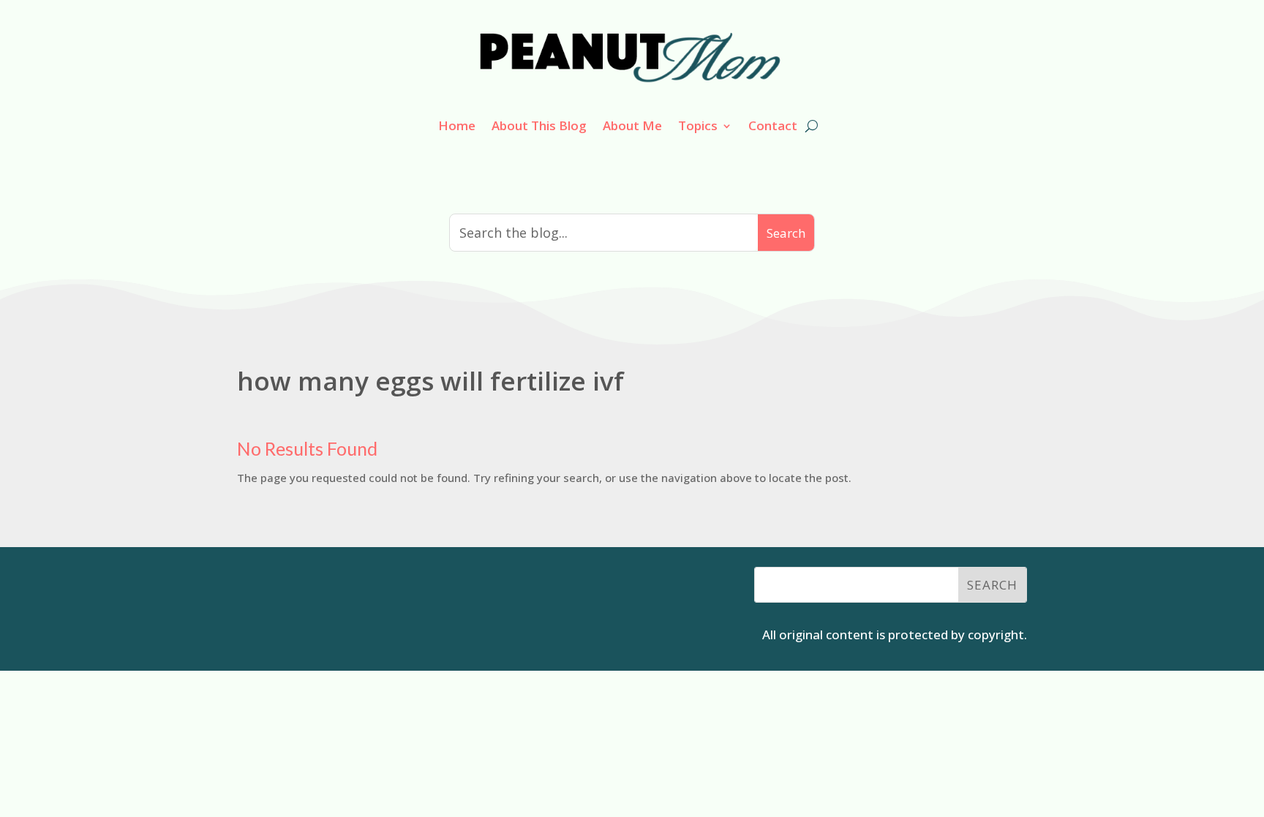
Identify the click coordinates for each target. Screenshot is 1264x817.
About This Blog (539, 125)
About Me (632, 125)
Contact (772, 125)
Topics (698, 125)
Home (456, 125)
